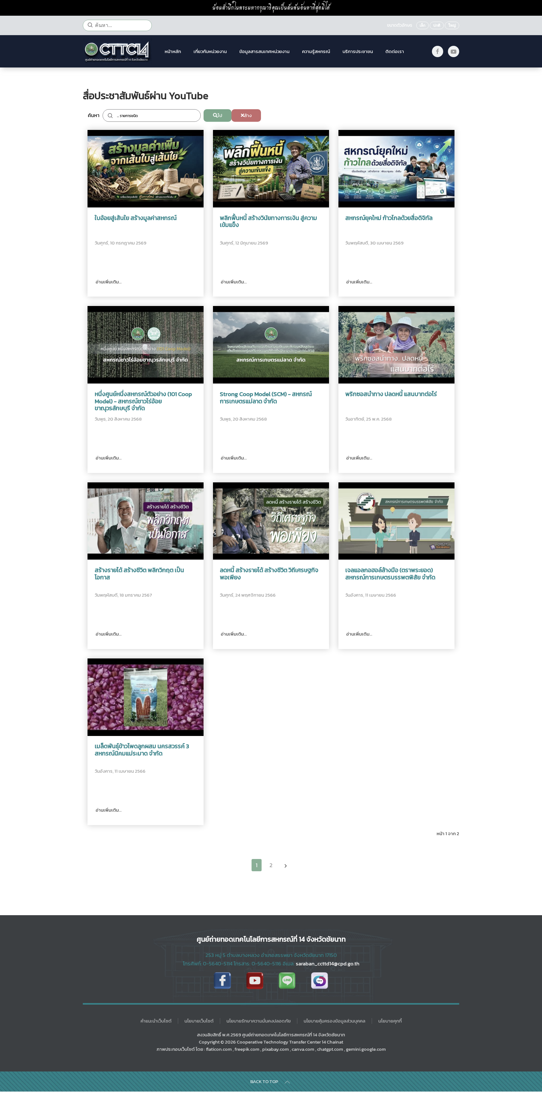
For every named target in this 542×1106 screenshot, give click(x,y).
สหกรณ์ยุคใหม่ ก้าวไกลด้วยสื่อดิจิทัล (389, 218)
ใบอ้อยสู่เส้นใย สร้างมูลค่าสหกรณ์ (136, 218)
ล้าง (248, 115)
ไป (220, 115)
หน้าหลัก (173, 51)
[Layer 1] (222, 981)
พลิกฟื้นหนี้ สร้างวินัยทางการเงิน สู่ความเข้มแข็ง (268, 222)
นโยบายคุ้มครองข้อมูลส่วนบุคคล (334, 1020)
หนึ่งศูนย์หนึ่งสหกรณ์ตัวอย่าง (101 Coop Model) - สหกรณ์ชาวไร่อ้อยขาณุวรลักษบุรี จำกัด (143, 401)
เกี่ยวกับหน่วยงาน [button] (210, 51)
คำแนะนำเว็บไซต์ (156, 1020)
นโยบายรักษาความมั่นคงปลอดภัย (258, 1020)
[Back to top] (287, 1082)
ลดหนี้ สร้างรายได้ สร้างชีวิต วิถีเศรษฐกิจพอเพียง (269, 574)
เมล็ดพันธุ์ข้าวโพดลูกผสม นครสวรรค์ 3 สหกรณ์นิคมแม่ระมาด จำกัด (142, 750)
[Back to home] (117, 51)
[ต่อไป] (285, 865)
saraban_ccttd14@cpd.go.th (327, 963)
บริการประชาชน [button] (358, 51)
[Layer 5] (287, 981)
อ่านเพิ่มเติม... (108, 281)
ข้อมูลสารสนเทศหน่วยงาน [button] (264, 51)
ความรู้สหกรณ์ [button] (316, 51)
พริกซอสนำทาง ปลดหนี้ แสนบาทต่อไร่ (391, 394)
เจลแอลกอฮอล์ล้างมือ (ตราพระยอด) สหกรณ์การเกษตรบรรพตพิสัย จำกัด (390, 574)
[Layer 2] (255, 981)
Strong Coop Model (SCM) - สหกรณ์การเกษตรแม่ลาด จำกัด (266, 398)
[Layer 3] (319, 981)
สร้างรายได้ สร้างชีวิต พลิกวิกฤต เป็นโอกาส (139, 574)
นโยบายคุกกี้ (390, 1020)
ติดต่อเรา (394, 51)
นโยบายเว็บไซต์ (199, 1020)
